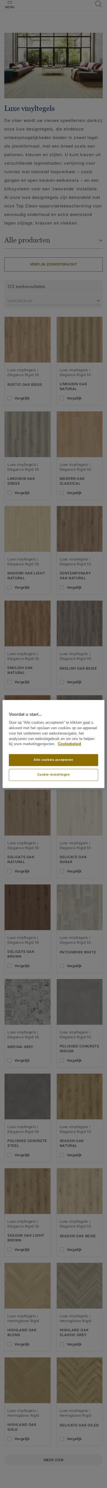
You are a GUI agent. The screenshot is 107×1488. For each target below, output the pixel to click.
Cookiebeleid (69, 744)
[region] (53, 744)
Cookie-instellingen (53, 774)
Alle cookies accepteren (53, 760)
